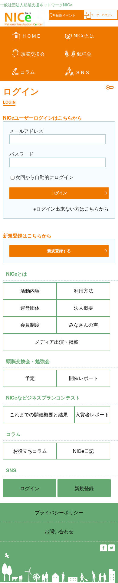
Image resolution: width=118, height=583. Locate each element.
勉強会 (84, 53)
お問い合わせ (59, 531)
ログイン (29, 488)
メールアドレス (26, 130)
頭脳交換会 (33, 53)
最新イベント (66, 15)
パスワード (21, 153)
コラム (27, 71)
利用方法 (83, 290)
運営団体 (30, 307)
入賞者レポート (92, 414)
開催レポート (83, 378)
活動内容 (30, 290)
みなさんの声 (83, 324)
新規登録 (84, 488)
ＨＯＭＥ (31, 35)
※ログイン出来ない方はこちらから (71, 208)
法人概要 (83, 307)
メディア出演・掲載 (56, 341)
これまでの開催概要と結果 (39, 414)
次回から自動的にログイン (44, 177)
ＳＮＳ (82, 72)
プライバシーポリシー (59, 512)
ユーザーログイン (102, 15)
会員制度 (30, 324)
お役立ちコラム (30, 450)
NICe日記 (83, 450)
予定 (30, 378)
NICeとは (84, 35)
